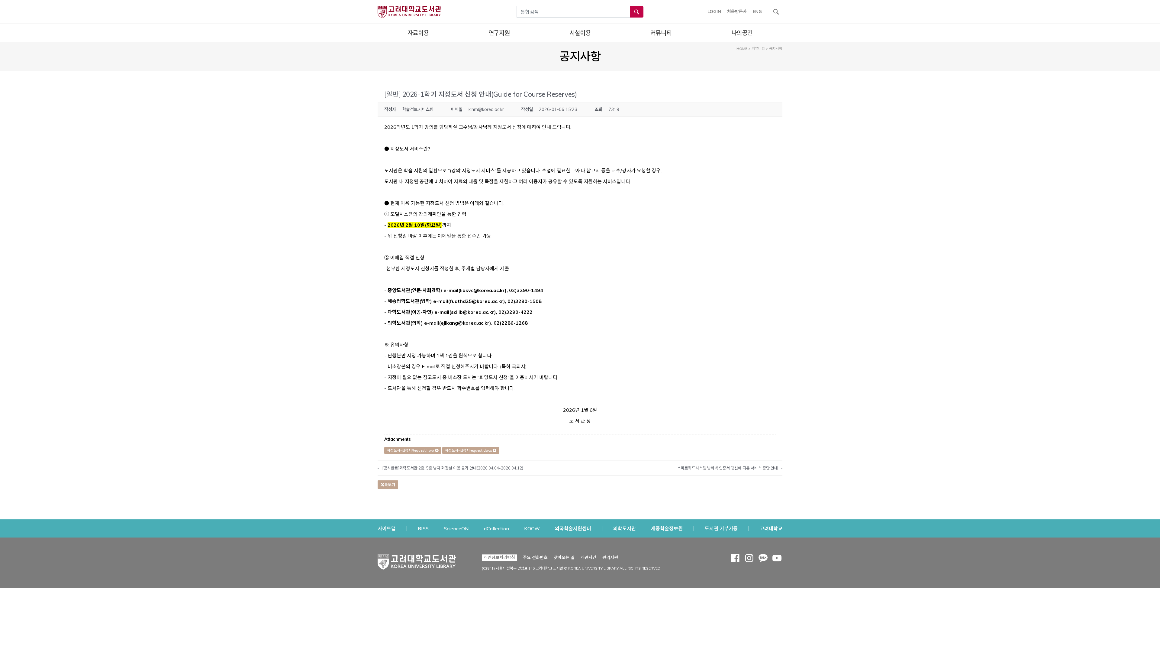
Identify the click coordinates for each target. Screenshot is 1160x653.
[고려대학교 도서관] (417, 560)
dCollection (496, 528)
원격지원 (610, 557)
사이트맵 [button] (387, 528)
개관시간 (588, 557)
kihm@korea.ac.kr (486, 109)
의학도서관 (624, 528)
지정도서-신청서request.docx (469, 450)
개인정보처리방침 (499, 557)
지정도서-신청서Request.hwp (411, 450)
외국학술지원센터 (573, 528)
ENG (757, 11)
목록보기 (388, 484)
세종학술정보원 (667, 528)
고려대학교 (771, 528)
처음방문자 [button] (737, 11)
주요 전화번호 (535, 557)
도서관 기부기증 (721, 528)
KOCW (532, 528)
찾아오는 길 (564, 557)
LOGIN (714, 11)
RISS (423, 528)
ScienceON (456, 528)
